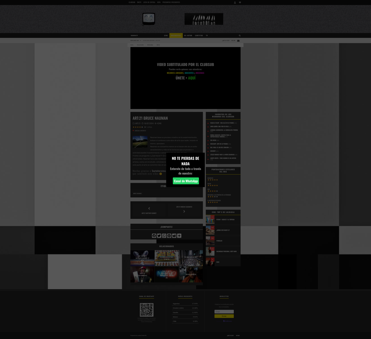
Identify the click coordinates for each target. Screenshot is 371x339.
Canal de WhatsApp (186, 181)
